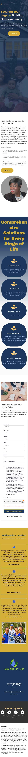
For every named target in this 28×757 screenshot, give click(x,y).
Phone (6, 436)
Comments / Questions (9, 461)
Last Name (7, 430)
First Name (7, 424)
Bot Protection (7, 497)
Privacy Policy (9, 516)
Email (5, 442)
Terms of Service (18, 516)
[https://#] (2, 712)
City (5, 448)
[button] (1, 4)
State (5, 455)
